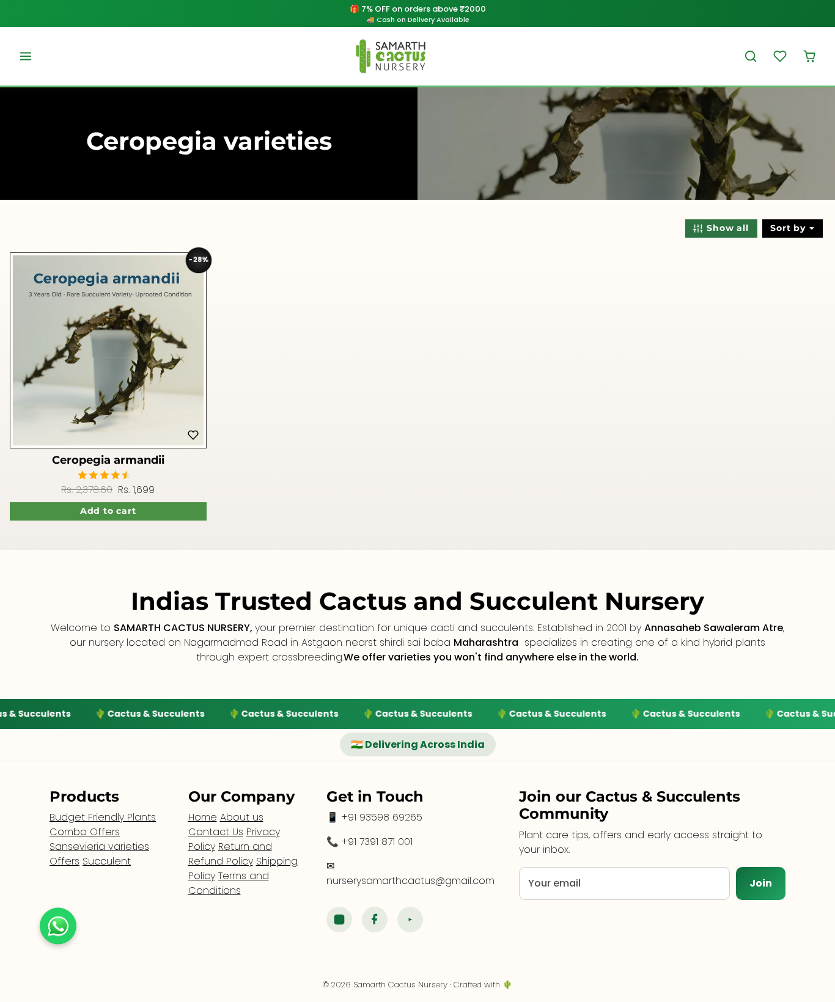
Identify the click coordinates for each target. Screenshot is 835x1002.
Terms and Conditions (228, 883)
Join (760, 883)
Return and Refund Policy (230, 853)
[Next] (194, 350)
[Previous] (22, 350)
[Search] (750, 56)
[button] (25, 56)
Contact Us (215, 832)
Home (202, 817)
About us (241, 817)
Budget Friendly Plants (103, 817)
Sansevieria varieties (99, 846)
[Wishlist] (780, 56)
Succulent (107, 861)
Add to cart (108, 510)
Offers (64, 861)
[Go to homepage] (390, 56)
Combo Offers (85, 832)
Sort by (789, 227)
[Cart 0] (809, 56)
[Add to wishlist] (193, 435)
